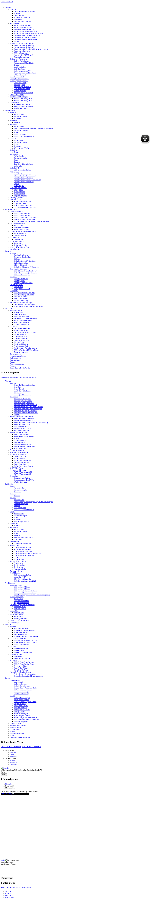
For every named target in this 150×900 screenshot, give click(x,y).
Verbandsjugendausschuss (23, 27)
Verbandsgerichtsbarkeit (19, 81)
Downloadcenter (15, 354)
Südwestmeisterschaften (22, 170)
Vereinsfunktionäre (17, 241)
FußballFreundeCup (21, 263)
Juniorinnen (14, 154)
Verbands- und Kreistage (19, 97)
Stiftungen (14, 291)
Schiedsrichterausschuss (22, 174)
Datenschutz (14, 764)
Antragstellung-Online (22, 340)
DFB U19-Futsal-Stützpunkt (24, 136)
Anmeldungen (19, 239)
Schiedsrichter (15, 172)
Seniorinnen (14, 150)
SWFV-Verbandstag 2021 (23, 99)
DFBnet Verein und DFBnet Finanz (26, 350)
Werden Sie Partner (20, 108)
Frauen (13, 138)
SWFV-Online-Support (22, 328)
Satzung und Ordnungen (22, 21)
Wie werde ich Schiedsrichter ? (24, 176)
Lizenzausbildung (16, 211)
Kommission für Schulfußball (24, 45)
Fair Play (13, 277)
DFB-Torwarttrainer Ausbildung (25, 217)
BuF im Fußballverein (21, 61)
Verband (8, 7)
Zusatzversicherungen (21, 322)
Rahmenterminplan (20, 116)
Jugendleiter (18, 243)
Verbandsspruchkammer (22, 87)
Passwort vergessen (21, 352)
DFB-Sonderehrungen (22, 275)
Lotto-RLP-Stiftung (21, 301)
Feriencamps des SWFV (22, 71)
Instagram (13, 756)
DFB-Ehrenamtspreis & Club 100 (25, 271)
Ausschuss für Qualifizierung (24, 29)
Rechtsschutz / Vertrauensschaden (25, 318)
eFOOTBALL (15, 200)
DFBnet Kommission (21, 53)
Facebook (13, 752)
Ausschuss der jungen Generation (25, 37)
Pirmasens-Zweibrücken (22, 257)
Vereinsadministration (21, 330)
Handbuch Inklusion (21, 255)
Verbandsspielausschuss (22, 25)
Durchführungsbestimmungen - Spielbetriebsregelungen (33, 128)
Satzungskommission (21, 57)
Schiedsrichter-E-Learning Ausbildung (27, 180)
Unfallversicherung (20, 314)
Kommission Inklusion (22, 51)
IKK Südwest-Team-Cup (23, 205)
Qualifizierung (11, 209)
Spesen (16, 184)
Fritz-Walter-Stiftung (21, 297)
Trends (16, 65)
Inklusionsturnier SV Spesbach (24, 261)
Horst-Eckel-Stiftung (21, 299)
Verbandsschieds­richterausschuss (25, 405)
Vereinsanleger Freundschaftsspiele (26, 348)
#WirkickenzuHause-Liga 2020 (25, 207)
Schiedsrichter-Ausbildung (23, 178)
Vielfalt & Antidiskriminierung (21, 302)
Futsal (16, 144)
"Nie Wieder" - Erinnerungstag (24, 304)
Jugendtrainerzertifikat (21, 229)
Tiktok (12, 754)
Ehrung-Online (19, 342)
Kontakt (12, 362)
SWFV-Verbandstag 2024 (23, 101)
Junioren (13, 124)
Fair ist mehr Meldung (21, 279)
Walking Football (20, 75)
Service (8, 308)
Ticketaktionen (15, 360)
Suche (3, 772)
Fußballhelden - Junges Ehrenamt (25, 273)
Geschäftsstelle (19, 15)
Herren (13, 112)
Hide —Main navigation (27, 377)
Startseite (8, 784)
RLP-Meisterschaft (20, 265)
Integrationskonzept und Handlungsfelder (28, 306)
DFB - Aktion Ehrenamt (19, 269)
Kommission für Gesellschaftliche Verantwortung (31, 49)
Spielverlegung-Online (22, 346)
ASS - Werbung (6, 794)
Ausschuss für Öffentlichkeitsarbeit (26, 39)
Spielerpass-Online (20, 338)
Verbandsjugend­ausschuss (23, 401)
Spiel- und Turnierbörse (18, 188)
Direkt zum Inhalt (7, 2)
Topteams (17, 118)
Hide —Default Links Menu (31, 747)
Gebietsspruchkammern (22, 89)
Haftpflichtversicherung (22, 316)
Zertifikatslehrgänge (17, 223)
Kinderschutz (18, 287)
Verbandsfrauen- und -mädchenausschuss (28, 33)
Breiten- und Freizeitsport (19, 59)
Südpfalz (17, 259)
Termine (17, 122)
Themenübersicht (20, 233)
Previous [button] (4, 878)
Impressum (13, 762)
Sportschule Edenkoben (22, 17)
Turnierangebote (19, 192)
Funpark (12, 366)
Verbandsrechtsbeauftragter (23, 93)
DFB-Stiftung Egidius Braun (24, 295)
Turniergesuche (19, 194)
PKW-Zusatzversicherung (23, 320)
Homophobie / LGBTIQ (22, 289)
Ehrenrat (17, 41)
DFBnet (13, 326)
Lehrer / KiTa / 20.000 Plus (19, 247)
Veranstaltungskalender (18, 356)
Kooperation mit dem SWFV (24, 106)
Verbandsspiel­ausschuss (22, 399)
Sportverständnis (20, 67)
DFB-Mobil (14, 237)
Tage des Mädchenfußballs (23, 164)
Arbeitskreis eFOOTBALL (23, 55)
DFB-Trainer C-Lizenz (22, 215)
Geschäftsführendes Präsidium (24, 11)
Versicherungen (16, 310)
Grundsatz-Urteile (20, 83)
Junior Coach (18, 225)
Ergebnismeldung (20, 334)
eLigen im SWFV (20, 203)
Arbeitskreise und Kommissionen (22, 43)
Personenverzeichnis (17, 364)
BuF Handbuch (19, 69)
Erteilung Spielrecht (16, 198)
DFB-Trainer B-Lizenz (22, 213)
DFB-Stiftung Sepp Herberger (24, 293)
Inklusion (13, 253)
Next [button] (10, 878)
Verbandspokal (19, 114)
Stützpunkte (18, 166)
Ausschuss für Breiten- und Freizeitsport (28, 35)
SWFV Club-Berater (17, 95)
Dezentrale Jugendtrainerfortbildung (23, 231)
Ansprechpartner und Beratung (24, 73)
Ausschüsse (14, 23)
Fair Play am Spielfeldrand (23, 283)
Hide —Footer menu (23, 887)
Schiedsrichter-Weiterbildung (24, 182)
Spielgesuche (18, 190)
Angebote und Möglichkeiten (24, 63)
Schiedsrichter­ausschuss (22, 547)
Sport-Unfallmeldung (21, 324)
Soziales (8, 251)
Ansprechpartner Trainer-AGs (24, 47)
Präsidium (17, 13)
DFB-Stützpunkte (20, 134)
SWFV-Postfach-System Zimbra (25, 332)
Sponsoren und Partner (22, 104)
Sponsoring (14, 103)
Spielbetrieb (10, 110)
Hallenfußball (15, 168)
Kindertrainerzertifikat (21, 227)
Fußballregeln (19, 186)
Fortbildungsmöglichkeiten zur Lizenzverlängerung (32, 221)
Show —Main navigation (9, 377)
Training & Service (20, 245)
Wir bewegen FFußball (22, 148)
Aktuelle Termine (20, 235)
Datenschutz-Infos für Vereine (20, 368)
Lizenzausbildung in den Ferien (25, 219)
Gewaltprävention (16, 285)
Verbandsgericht (19, 85)
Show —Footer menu (8, 887)
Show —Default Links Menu (11, 747)
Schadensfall (18, 312)
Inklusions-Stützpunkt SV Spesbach (26, 267)
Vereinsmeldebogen (21, 344)
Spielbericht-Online (21, 336)
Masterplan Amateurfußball (19, 79)
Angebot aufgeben (20, 196)
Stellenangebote (15, 358)
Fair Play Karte (19, 281)
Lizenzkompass (15, 249)
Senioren (13, 120)
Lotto (3, 860)
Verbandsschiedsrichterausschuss (25, 31)
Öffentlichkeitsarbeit (17, 77)
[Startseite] (5, 768)
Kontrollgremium (20, 91)
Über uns (13, 9)
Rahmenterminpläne (21, 130)
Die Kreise (18, 19)
